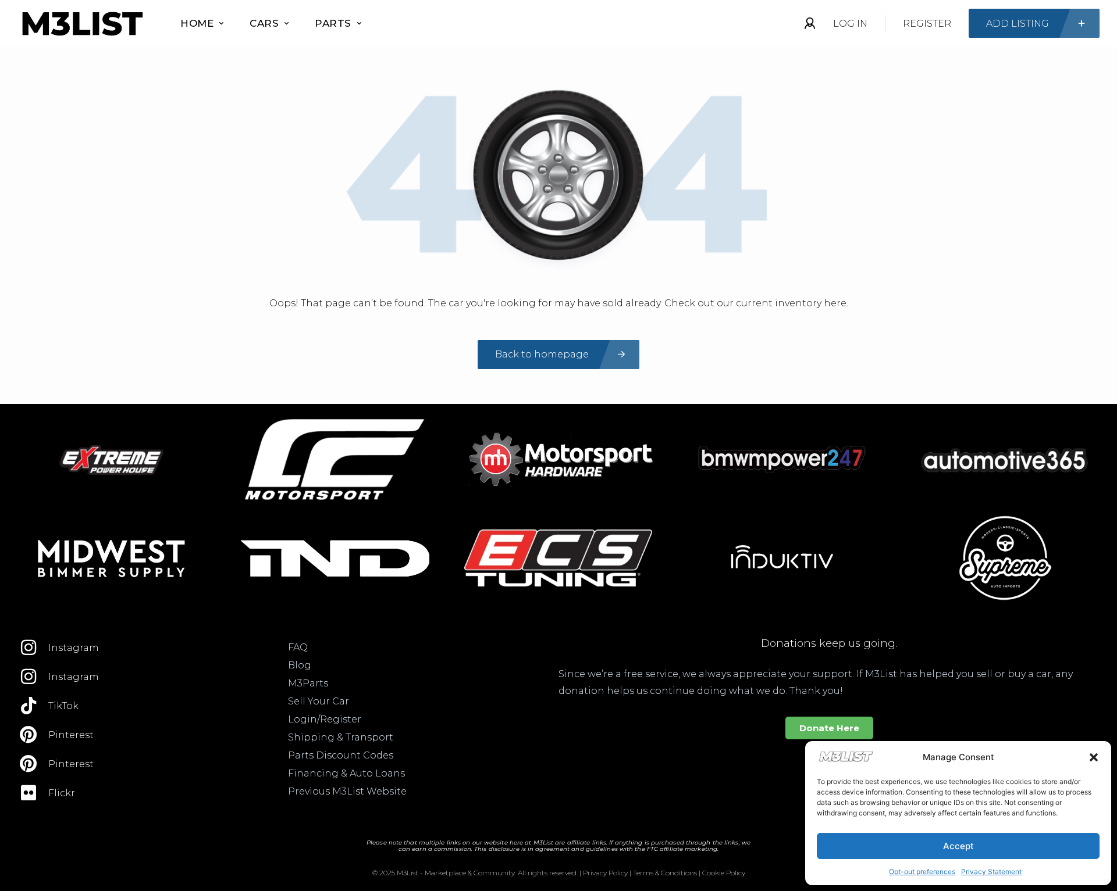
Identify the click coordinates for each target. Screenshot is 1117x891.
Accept (958, 845)
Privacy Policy (605, 872)
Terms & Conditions (665, 872)
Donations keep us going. (829, 643)
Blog (299, 665)
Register (927, 23)
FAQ (298, 647)
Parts (333, 23)
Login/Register (324, 719)
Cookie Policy (723, 872)
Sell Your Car (318, 701)
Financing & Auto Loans (346, 773)
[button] (1094, 757)
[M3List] (81, 24)
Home (197, 23)
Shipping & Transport (340, 737)
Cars (264, 23)
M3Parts (308, 683)
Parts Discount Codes (340, 755)
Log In (850, 23)
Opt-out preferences (922, 871)
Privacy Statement (991, 871)
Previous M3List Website (347, 791)
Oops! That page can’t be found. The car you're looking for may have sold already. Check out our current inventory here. (558, 303)
